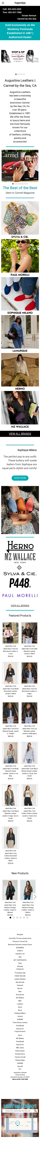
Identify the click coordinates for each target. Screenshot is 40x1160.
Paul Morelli (20, 1025)
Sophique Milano (20, 1013)
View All (20, 1066)
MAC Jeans (20, 1048)
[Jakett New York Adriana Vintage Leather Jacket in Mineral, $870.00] (10, 890)
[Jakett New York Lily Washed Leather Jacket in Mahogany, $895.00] (29, 712)
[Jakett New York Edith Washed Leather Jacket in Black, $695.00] (29, 633)
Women (20, 988)
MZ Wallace (20, 998)
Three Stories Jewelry (20, 1022)
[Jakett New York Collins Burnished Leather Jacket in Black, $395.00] (10, 837)
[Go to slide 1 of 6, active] (10, 917)
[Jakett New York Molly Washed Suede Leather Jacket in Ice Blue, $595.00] (10, 752)
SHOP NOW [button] (20, 478)
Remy (20, 1010)
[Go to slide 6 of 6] (27, 917)
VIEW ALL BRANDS (20, 433)
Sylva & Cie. (20, 1029)
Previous (3, 896)
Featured (20, 985)
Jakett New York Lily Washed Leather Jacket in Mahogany (29, 731)
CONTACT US (20, 954)
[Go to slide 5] (24, 74)
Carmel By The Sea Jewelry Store (20, 938)
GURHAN (20, 1019)
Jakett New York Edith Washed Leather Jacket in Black (29, 651)
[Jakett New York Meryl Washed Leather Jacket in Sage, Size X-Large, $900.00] (10, 795)
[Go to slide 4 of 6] (20, 917)
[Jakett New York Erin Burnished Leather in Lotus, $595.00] (10, 633)
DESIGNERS (20, 948)
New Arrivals (20, 982)
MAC (20, 1001)
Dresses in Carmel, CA (20, 941)
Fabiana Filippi (20, 1060)
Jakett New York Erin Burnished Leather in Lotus (10, 651)
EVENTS (20, 951)
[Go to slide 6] (23, 183)
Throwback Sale (20, 973)
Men (20, 991)
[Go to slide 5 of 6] (24, 917)
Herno (20, 1007)
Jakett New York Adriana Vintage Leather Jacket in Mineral (10, 908)
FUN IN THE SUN (20, 976)
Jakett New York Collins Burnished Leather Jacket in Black (10, 857)
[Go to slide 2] (18, 74)
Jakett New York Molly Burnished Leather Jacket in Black (10, 691)
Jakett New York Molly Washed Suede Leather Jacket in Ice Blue (10, 772)
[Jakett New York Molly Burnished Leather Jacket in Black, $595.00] (10, 673)
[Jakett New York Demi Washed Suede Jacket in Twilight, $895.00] (10, 712)
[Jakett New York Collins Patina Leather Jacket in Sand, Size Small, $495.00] (29, 795)
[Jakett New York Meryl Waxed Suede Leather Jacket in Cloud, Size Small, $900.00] (29, 752)
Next (35, 896)
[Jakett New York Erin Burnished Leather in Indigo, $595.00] (29, 673)
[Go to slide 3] (20, 74)
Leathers (20, 1004)
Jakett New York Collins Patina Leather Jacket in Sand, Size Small (29, 814)
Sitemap (20, 966)
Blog (20, 963)
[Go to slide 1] (16, 74)
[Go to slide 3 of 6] (17, 917)
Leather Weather (20, 979)
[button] (20, 220)
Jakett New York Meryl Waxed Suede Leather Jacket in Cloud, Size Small (29, 772)
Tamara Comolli (20, 1057)
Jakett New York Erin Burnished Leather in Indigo (29, 691)
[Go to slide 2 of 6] (14, 917)
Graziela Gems (20, 1054)
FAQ (20, 957)
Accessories (20, 994)
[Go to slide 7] (25, 183)
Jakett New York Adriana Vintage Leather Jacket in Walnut (28, 908)
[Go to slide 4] (22, 74)
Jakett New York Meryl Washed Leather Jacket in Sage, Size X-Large (10, 814)
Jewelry (20, 1016)
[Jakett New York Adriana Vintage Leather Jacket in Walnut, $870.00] (27, 890)
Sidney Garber (20, 1051)
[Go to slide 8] (27, 183)
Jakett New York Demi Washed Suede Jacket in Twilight (11, 731)
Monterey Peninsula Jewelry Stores (20, 944)
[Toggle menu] (3, 3)
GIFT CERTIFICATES (20, 960)
